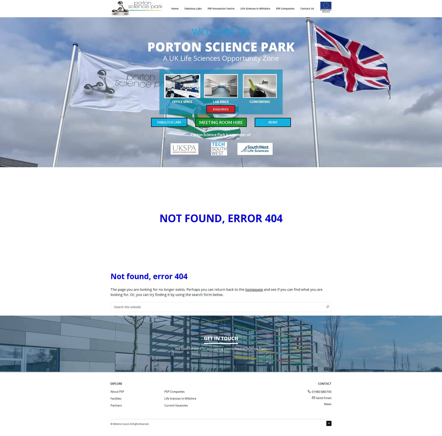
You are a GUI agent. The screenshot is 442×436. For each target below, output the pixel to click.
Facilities (115, 398)
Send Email (324, 398)
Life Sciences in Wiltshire (180, 398)
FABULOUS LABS (169, 122)
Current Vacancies (176, 405)
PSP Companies (174, 392)
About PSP (117, 392)
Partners (116, 405)
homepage (254, 289)
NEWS (272, 122)
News (328, 404)
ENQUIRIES (221, 109)
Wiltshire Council (121, 424)
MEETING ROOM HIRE (221, 122)
